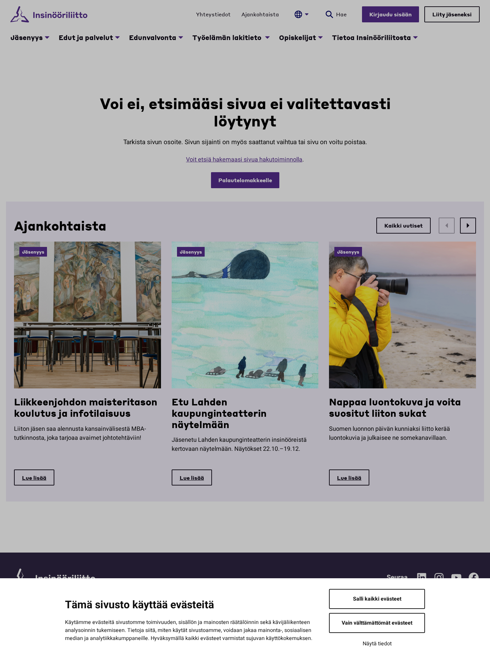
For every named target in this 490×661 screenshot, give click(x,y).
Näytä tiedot (377, 644)
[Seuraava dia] (468, 226)
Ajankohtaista (260, 14)
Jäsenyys (26, 37)
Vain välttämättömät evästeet (377, 623)
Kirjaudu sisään (390, 14)
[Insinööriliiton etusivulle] (48, 14)
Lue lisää (34, 477)
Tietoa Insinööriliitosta (371, 37)
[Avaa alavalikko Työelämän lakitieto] (267, 37)
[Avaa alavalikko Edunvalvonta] (180, 37)
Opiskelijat (297, 37)
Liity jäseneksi (452, 14)
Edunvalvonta (152, 37)
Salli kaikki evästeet (377, 599)
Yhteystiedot (213, 14)
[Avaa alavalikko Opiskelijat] (320, 37)
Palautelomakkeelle (245, 180)
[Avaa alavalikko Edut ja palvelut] (117, 37)
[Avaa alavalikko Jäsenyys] (47, 37)
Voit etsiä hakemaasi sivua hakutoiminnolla (244, 159)
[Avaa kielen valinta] (301, 14)
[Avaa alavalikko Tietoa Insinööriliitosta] (415, 37)
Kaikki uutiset (403, 225)
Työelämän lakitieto (227, 37)
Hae (341, 14)
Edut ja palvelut (86, 37)
